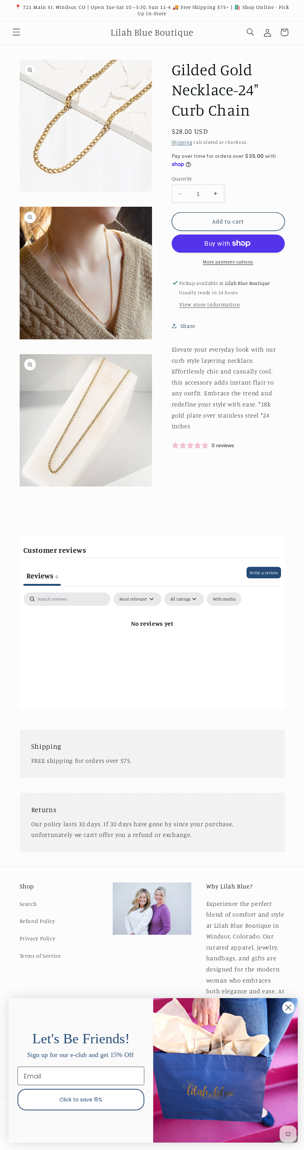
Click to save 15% (79, 1099)
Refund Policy (37, 921)
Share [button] (188, 326)
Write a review (264, 572)
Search (28, 904)
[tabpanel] (152, 648)
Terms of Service (40, 956)
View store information (209, 304)
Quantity (182, 179)
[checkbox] (224, 599)
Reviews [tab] (42, 575)
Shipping (182, 142)
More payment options (228, 262)
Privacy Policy (38, 938)
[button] (16, 32)
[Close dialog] (287, 1007)
